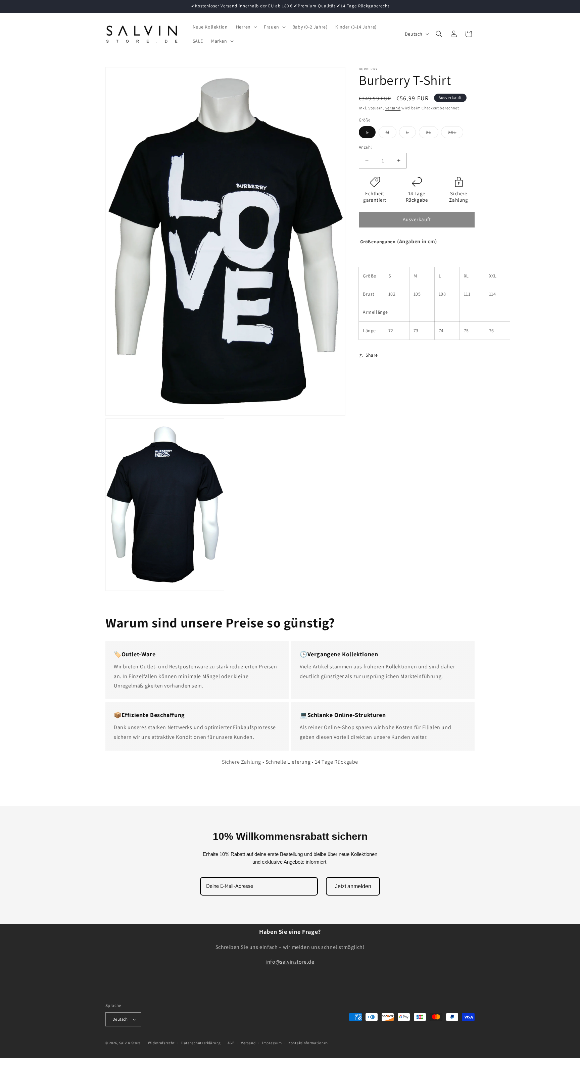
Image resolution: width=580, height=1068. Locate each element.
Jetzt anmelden (353, 886)
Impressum (272, 1042)
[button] (246, 27)
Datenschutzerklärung (201, 1042)
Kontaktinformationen (308, 1042)
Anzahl (365, 147)
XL (432, 133)
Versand (393, 107)
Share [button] (372, 355)
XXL (455, 133)
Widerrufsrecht (161, 1042)
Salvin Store (130, 1042)
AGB (231, 1042)
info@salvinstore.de (289, 962)
